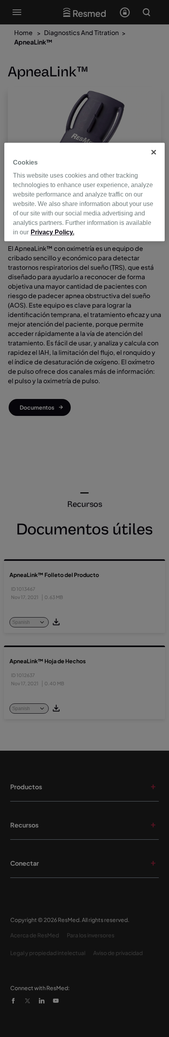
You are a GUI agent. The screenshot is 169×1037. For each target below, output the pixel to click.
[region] (84, 192)
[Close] (153, 152)
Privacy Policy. (52, 232)
